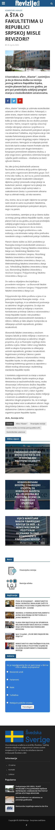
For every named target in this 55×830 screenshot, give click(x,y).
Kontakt (12, 769)
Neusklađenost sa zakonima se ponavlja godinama (29, 798)
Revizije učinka (26, 583)
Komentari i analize (13, 10)
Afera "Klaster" (21, 424)
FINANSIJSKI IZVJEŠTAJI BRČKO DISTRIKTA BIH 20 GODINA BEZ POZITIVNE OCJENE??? (27, 456)
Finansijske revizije (38, 424)
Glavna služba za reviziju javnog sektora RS (23, 428)
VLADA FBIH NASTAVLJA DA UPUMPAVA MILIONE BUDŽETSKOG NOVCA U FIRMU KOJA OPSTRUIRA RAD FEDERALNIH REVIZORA (32, 625)
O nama (12, 765)
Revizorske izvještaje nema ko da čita (32, 806)
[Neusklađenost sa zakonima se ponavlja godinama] (9, 799)
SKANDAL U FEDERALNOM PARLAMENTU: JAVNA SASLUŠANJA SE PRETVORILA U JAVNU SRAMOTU (33, 615)
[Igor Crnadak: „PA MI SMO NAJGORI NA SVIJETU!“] (9, 636)
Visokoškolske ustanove (16, 432)
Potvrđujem (27, 707)
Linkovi (11, 774)
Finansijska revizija (28, 570)
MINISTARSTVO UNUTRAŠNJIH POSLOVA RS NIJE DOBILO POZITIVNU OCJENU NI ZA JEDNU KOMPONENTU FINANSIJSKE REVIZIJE (32, 646)
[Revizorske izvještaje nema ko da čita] (9, 808)
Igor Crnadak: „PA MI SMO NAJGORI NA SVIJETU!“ (32, 635)
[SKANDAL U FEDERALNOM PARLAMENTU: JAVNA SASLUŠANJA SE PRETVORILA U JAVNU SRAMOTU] (9, 615)
